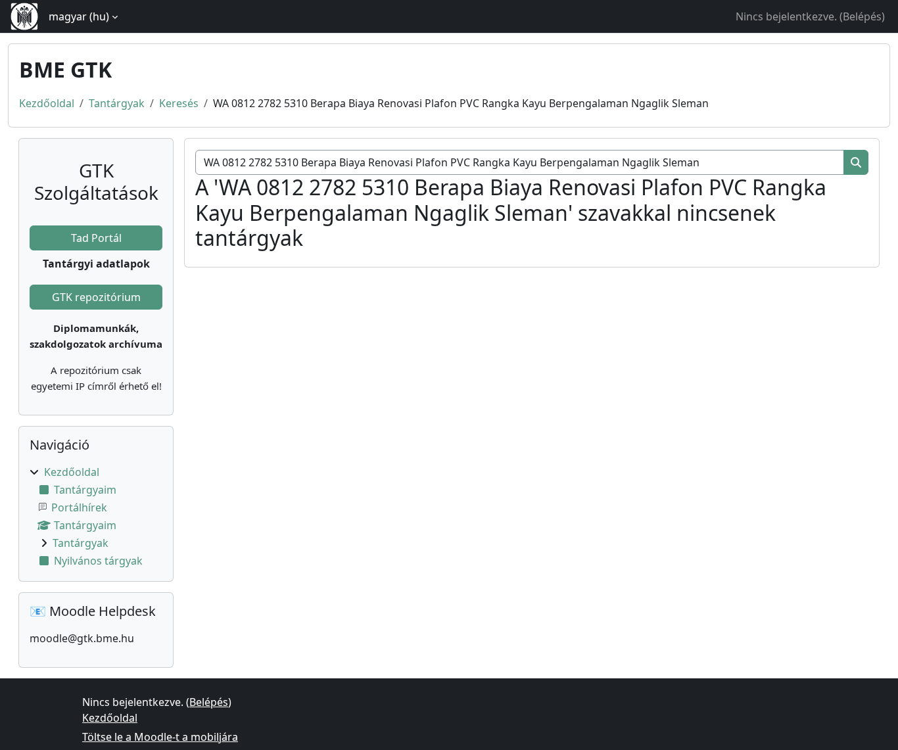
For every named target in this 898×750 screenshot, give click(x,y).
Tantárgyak (117, 103)
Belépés (862, 16)
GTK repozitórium (96, 297)
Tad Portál (96, 238)
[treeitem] (96, 516)
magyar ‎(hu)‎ (79, 16)
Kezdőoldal (46, 103)
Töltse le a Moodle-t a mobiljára (160, 737)
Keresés (179, 103)
